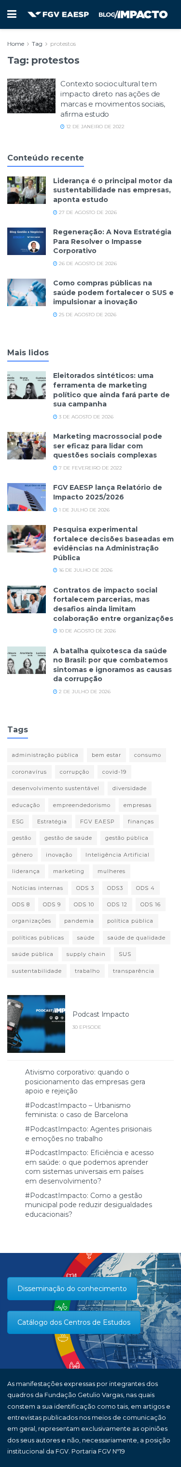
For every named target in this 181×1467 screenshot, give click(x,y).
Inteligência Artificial (117, 854)
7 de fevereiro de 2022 (89, 468)
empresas (138, 805)
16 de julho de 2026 (84, 570)
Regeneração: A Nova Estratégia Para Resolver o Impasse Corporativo (112, 241)
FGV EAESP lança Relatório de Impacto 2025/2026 (107, 492)
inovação (59, 854)
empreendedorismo (82, 805)
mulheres (111, 871)
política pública (130, 920)
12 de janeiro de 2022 (95, 126)
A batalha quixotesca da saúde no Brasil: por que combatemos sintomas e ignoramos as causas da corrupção (112, 665)
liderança (26, 871)
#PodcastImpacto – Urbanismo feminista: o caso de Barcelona (78, 1110)
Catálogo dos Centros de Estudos (73, 1322)
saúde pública (33, 954)
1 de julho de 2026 (83, 510)
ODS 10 (84, 904)
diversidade (129, 788)
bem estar (106, 755)
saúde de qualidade (137, 937)
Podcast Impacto (100, 1014)
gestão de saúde (68, 837)
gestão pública (127, 837)
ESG (18, 821)
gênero (22, 854)
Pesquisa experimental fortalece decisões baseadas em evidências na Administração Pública (113, 543)
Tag (37, 43)
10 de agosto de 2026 (86, 631)
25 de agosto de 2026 (86, 314)
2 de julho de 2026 (84, 691)
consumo (147, 755)
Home (15, 43)
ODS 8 (21, 904)
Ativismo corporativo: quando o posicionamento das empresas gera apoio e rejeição (85, 1081)
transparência (133, 971)
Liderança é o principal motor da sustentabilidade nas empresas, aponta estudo (112, 190)
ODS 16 (150, 904)
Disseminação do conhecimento (72, 1288)
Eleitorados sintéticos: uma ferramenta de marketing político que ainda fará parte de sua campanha (111, 389)
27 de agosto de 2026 (87, 212)
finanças (141, 821)
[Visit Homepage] (97, 14)
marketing (68, 871)
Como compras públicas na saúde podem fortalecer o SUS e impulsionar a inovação (113, 292)
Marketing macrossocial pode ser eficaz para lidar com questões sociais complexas (107, 445)
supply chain (86, 954)
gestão (21, 837)
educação (26, 805)
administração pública (45, 755)
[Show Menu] (11, 14)
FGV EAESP (97, 821)
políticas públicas (38, 937)
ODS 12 (117, 904)
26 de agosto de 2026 (87, 263)
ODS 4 (145, 888)
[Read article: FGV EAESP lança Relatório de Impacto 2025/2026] (26, 497)
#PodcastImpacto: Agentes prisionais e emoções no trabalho (88, 1134)
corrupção (74, 771)
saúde (86, 937)
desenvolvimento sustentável (55, 788)
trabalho (87, 971)
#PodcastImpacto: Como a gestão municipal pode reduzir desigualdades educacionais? (88, 1205)
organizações (31, 920)
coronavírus (29, 771)
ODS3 (115, 888)
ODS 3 (85, 888)
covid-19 (114, 771)
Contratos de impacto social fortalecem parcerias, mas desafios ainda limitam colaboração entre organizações (113, 604)
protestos (63, 43)
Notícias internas (37, 888)
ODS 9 (52, 904)
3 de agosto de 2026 (85, 417)
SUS (125, 954)
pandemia (79, 920)
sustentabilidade (37, 971)
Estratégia (52, 821)
